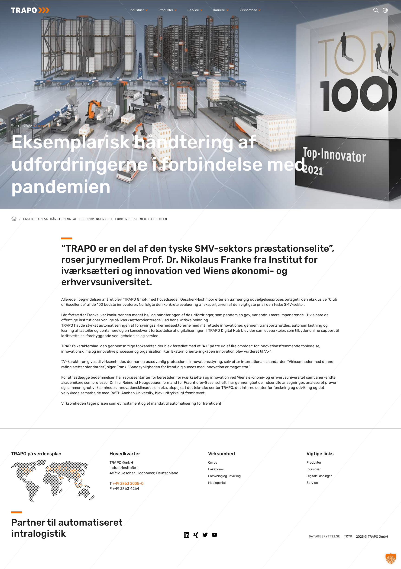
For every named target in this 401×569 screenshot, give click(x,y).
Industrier (314, 469)
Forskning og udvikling (224, 476)
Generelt (42, 126)
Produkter (314, 463)
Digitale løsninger (319, 476)
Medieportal (217, 483)
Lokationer (216, 469)
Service (312, 483)
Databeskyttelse (324, 537)
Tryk (348, 537)
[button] (391, 559)
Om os (212, 463)
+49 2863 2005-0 (128, 483)
